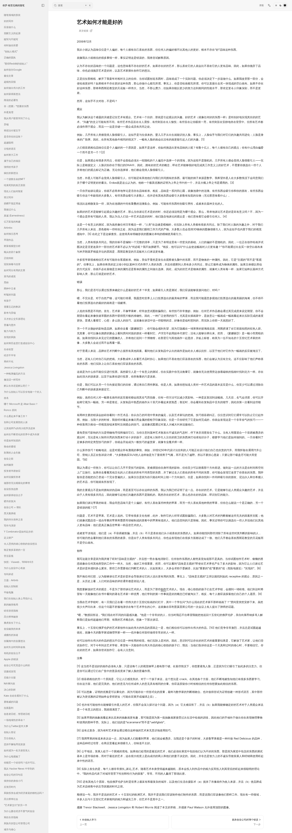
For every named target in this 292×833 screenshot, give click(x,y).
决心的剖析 (10, 689)
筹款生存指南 (11, 817)
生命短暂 (8, 349)
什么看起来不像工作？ (16, 416)
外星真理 (8, 112)
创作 (163, 589)
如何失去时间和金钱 (14, 647)
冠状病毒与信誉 (12, 264)
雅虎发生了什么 (12, 622)
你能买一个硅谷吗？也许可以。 (20, 762)
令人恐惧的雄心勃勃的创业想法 (20, 543)
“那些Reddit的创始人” (15, 63)
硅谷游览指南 (11, 610)
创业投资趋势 (11, 489)
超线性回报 (10, 81)
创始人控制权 (11, 586)
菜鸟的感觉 (10, 276)
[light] (276, 5)
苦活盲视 (8, 555)
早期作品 (8, 239)
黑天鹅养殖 (10, 513)
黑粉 (6, 282)
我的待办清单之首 (13, 519)
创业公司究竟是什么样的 (17, 665)
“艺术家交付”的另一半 (15, 805)
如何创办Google (13, 69)
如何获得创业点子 (13, 495)
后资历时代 (10, 786)
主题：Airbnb (11, 580)
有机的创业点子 (12, 653)
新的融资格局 (11, 604)
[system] (285, 5)
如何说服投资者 (12, 476)
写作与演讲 (10, 525)
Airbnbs (8, 227)
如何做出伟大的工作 (14, 87)
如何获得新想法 (12, 94)
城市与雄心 (10, 829)
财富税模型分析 (12, 245)
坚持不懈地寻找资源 (14, 744)
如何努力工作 (11, 154)
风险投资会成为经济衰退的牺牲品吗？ (24, 792)
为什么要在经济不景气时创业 (19, 811)
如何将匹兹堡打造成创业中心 (19, 343)
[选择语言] (269, 5)
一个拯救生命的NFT (14, 179)
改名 (6, 397)
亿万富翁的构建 (12, 221)
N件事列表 (9, 683)
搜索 (74, 5)
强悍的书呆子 (11, 166)
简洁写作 (8, 197)
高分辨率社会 (11, 799)
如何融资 (8, 464)
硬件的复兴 (10, 501)
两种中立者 (10, 288)
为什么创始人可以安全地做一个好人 (23, 391)
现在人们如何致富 (13, 191)
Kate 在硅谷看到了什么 (16, 695)
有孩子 (7, 300)
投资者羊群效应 (12, 470)
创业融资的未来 (12, 628)
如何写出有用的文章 (14, 270)
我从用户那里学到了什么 (17, 118)
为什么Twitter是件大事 (16, 726)
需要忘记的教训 (12, 306)
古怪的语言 (10, 148)
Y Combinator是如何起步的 (18, 531)
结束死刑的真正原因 (14, 185)
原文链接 (83, 30)
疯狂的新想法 (11, 173)
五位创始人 (10, 738)
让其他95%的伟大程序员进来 (19, 428)
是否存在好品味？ (13, 136)
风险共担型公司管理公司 (17, 823)
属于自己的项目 (12, 160)
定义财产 (8, 537)
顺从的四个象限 (12, 252)
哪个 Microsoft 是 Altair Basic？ (21, 403)
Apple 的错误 (11, 659)
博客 (261, 5)
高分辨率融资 (11, 616)
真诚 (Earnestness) (14, 215)
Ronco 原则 (10, 410)
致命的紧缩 (10, 446)
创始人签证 (10, 732)
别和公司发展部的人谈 (16, 422)
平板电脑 (8, 592)
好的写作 (8, 21)
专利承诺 (8, 574)
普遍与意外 (10, 324)
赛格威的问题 (11, 701)
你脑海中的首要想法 (14, 641)
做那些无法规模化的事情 (17, 482)
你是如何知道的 (12, 440)
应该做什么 (10, 27)
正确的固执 (10, 57)
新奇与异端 (10, 312)
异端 (6, 124)
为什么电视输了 (12, 756)
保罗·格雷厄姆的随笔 (14, 5)
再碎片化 (8, 361)
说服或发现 (10, 671)
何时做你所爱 (11, 45)
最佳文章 (8, 75)
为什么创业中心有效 (14, 568)
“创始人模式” (11, 51)
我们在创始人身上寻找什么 (18, 598)
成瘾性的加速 (11, 634)
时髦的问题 (10, 294)
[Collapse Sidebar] (42, 5)
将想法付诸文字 (12, 130)
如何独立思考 (11, 233)
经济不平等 (10, 355)
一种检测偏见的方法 (14, 373)
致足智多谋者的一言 (14, 549)
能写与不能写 (11, 39)
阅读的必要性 (11, 100)
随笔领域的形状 (12, 15)
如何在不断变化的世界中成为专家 (21, 434)
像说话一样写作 (12, 379)
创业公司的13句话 (13, 774)
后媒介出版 (10, 677)
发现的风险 (10, 337)
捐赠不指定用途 (12, 203)
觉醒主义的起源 (12, 33)
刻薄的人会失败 (12, 452)
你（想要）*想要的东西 (16, 106)
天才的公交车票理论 (14, 318)
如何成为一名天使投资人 (17, 750)
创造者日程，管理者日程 (17, 713)
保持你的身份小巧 (13, 780)
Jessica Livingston (14, 367)
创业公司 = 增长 (12, 507)
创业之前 (8, 458)
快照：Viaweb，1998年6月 (18, 562)
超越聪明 (8, 142)
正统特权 (8, 258)
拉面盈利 (8, 707)
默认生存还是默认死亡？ (17, 385)
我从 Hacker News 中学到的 (19, 768)
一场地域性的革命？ (14, 720)
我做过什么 (10, 209)
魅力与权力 (10, 331)
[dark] (280, 5)
